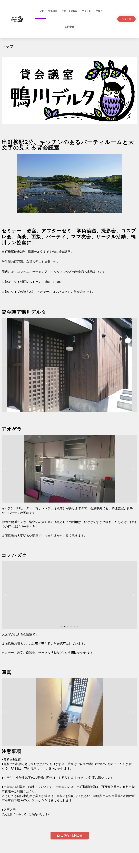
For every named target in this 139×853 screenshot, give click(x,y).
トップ (40, 11)
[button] (5, 365)
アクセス (86, 11)
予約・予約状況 (69, 11)
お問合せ (69, 26)
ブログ (99, 11)
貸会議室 (52, 11)
